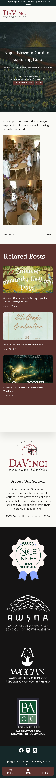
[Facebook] (21, 750)
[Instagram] (28, 750)
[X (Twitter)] (35, 750)
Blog (39, 83)
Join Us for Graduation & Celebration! (23, 344)
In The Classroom (21, 67)
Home (7, 67)
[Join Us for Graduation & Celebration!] (28, 326)
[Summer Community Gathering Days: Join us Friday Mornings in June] (28, 279)
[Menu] (51, 14)
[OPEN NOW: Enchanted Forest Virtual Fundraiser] (28, 369)
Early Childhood (42, 67)
